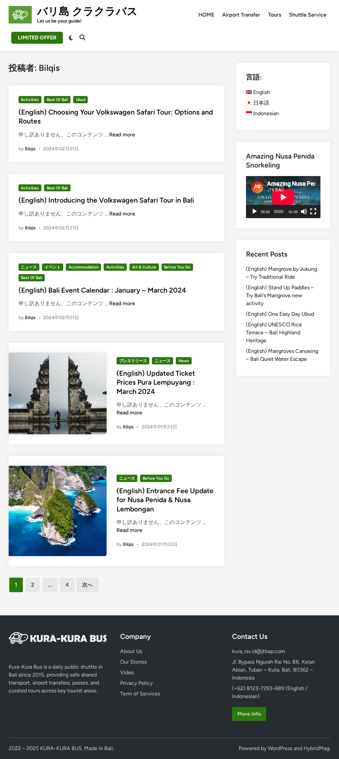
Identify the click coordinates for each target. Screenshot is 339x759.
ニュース (29, 267)
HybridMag (316, 748)
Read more (122, 134)
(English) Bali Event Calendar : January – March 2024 (102, 290)
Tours (274, 15)
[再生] (254, 211)
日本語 (260, 103)
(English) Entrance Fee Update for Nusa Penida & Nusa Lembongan (165, 500)
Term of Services (140, 693)
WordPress (280, 748)
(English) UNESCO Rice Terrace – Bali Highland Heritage (274, 332)
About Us (131, 651)
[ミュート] (304, 211)
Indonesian (265, 113)
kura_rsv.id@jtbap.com (258, 651)
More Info (249, 714)
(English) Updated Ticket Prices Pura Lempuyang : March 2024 (156, 382)
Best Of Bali (57, 99)
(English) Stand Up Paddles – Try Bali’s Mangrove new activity (280, 295)
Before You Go (177, 267)
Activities (30, 99)
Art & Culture (144, 267)
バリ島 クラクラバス (87, 11)
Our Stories (133, 662)
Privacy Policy (136, 683)
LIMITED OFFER (37, 37)
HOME (206, 15)
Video (127, 672)
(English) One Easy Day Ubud (280, 314)
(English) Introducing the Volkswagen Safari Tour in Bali (106, 200)
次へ (87, 585)
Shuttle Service (307, 15)
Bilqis (30, 149)
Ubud (80, 99)
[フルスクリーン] (313, 211)
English (261, 92)
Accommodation (84, 267)
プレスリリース (133, 360)
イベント (53, 267)
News (183, 360)
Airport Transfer (241, 15)
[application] (283, 197)
